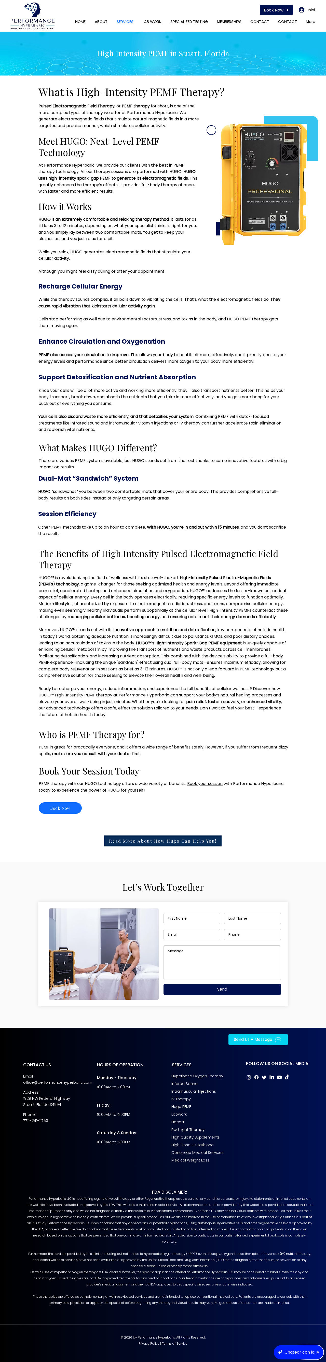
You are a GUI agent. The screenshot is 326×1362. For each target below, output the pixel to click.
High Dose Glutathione (192, 1144)
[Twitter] (264, 1077)
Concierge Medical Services (198, 1152)
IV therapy (189, 423)
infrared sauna (85, 423)
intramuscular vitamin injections (141, 423)
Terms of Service (175, 1343)
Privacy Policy (149, 1343)
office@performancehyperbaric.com (57, 1082)
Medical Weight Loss (190, 1160)
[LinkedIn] (272, 1077)
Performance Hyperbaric (69, 165)
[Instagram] (249, 1077)
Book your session (205, 783)
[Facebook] (256, 1077)
